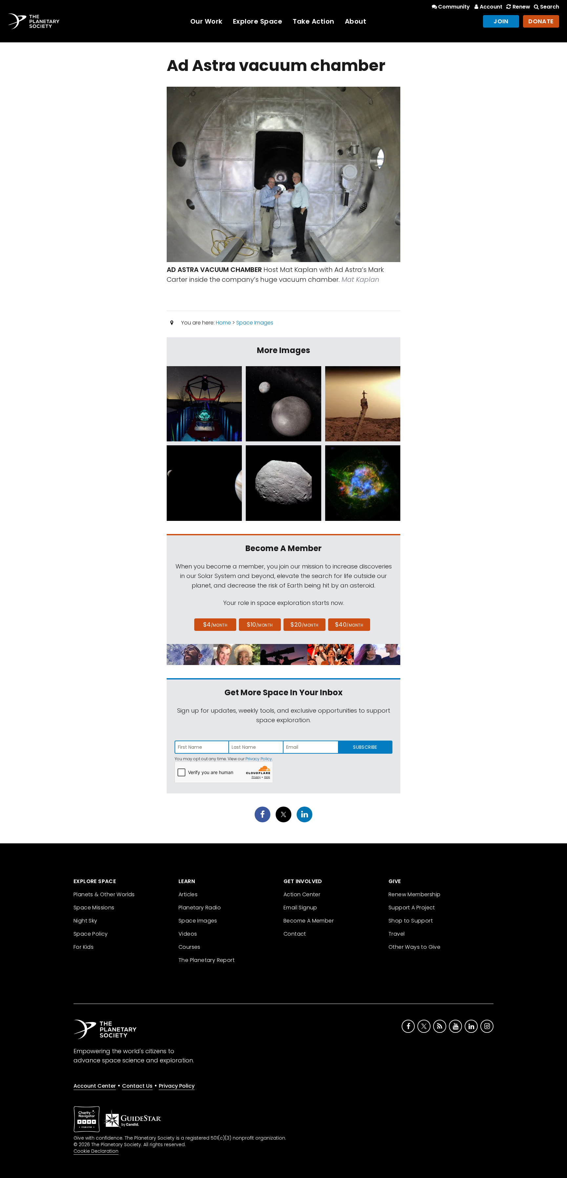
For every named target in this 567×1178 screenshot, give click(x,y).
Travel (396, 934)
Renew (521, 7)
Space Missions (94, 907)
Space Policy (91, 934)
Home (223, 322)
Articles (188, 894)
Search (549, 7)
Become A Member (309, 920)
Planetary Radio (199, 907)
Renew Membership (414, 894)
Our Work (206, 21)
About (356, 21)
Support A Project (411, 907)
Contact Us (137, 1086)
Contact (295, 934)
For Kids (84, 947)
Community (454, 7)
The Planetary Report (206, 960)
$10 (260, 624)
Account (491, 7)
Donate (541, 21)
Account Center (95, 1086)
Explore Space (258, 21)
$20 (304, 624)
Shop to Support (410, 920)
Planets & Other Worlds (104, 894)
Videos (187, 934)
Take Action (313, 21)
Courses (189, 947)
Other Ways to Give (414, 947)
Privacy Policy (258, 759)
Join (501, 21)
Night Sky (85, 920)
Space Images (254, 322)
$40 (349, 624)
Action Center (302, 894)
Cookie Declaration (96, 1151)
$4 (215, 624)
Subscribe (365, 747)
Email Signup (300, 907)
